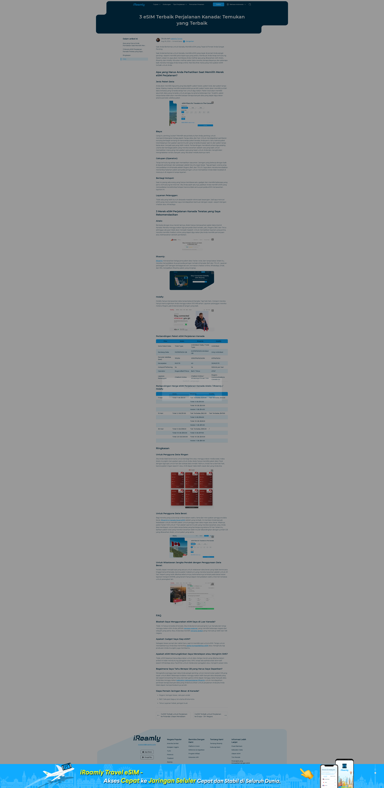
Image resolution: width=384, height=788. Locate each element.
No (179, 401)
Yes (205, 401)
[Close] (219, 385)
